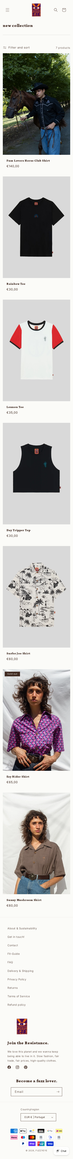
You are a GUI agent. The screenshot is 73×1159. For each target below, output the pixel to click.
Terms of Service (18, 996)
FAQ (10, 962)
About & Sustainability (22, 928)
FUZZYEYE (41, 1150)
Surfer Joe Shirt (18, 653)
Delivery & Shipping (20, 970)
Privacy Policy (16, 979)
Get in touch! (16, 936)
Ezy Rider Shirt (18, 776)
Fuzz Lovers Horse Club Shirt (28, 160)
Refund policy (16, 1004)
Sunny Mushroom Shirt (24, 900)
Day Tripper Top (19, 530)
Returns (12, 987)
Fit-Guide (13, 953)
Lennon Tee (15, 407)
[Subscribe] (58, 1091)
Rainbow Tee (16, 284)
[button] (7, 10)
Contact (12, 945)
